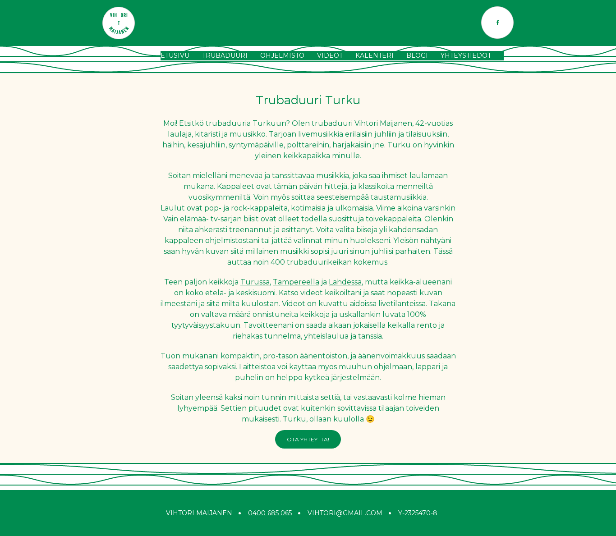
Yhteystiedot (466, 55)
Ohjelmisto (282, 55)
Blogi (417, 55)
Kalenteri (374, 55)
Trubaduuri (225, 55)
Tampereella (296, 282)
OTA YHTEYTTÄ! (308, 439)
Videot (330, 55)
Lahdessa (345, 282)
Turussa (255, 282)
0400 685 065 (270, 513)
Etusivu (175, 55)
